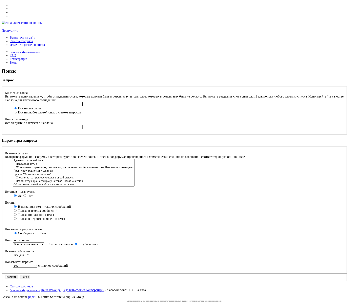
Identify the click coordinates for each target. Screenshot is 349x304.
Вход (13, 62)
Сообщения (25, 233)
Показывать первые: (19, 262)
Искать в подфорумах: (20, 191)
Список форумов (21, 41)
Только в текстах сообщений (37, 210)
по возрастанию (61, 244)
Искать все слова (29, 108)
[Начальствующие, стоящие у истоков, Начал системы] (73, 181)
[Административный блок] (73, 160)
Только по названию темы (35, 214)
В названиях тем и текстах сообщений (44, 206)
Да (19, 195)
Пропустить (10, 30)
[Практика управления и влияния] (73, 171)
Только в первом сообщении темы (41, 218)
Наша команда (51, 290)
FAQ (13, 55)
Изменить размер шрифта (27, 44)
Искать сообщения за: (20, 251)
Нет (30, 195)
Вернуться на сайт (22, 37)
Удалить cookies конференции (83, 290)
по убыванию (88, 244)
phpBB (33, 297)
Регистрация (18, 59)
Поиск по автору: (17, 119)
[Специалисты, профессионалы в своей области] (73, 177)
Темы (43, 233)
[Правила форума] (73, 164)
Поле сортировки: (17, 240)
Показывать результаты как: (24, 229)
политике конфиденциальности (209, 301)
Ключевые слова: (16, 92)
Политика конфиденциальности (25, 52)
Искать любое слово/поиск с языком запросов (49, 112)
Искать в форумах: (17, 153)
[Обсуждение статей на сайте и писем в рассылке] (73, 184)
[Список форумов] (22, 22)
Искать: (10, 202)
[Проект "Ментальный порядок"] (73, 174)
